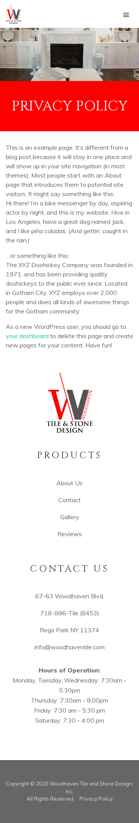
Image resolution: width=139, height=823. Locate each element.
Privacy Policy (96, 799)
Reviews (70, 534)
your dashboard (27, 336)
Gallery (69, 517)
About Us (69, 483)
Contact (69, 500)
